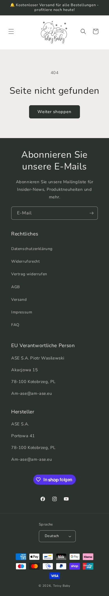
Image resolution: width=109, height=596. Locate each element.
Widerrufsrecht (25, 261)
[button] (11, 31)
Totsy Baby (61, 586)
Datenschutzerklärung (32, 248)
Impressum (21, 312)
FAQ (15, 324)
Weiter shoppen (54, 111)
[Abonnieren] (91, 213)
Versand (19, 299)
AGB (15, 287)
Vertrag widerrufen (29, 274)
